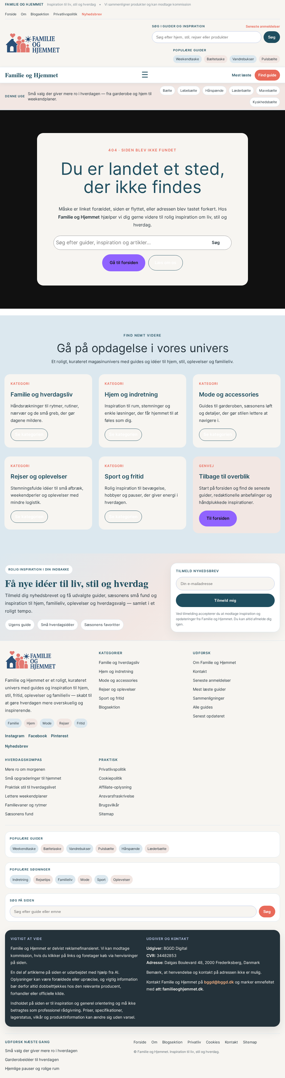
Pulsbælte (269, 59)
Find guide (267, 75)
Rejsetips (43, 880)
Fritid (81, 723)
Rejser (64, 723)
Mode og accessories (118, 680)
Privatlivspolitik (65, 14)
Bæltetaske (216, 59)
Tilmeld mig (225, 600)
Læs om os (165, 262)
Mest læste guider (209, 689)
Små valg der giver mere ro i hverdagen (41, 1050)
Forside (10, 14)
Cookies (213, 1042)
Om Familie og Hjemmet (214, 662)
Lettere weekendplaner (26, 796)
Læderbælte (241, 90)
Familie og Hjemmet (31, 75)
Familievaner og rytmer (26, 805)
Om (23, 14)
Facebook (37, 735)
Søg (272, 37)
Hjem (31, 723)
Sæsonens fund (19, 813)
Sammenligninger (208, 698)
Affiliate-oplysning (115, 787)
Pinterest (59, 735)
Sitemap (106, 813)
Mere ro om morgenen (25, 769)
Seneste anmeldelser (263, 26)
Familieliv (65, 880)
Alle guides (203, 707)
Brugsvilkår (109, 805)
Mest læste (241, 75)
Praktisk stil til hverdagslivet (30, 787)
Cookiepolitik (110, 778)
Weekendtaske (187, 59)
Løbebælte (188, 90)
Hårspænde (214, 90)
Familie (13, 723)
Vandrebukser (243, 59)
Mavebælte (268, 90)
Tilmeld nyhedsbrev (197, 571)
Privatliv (194, 1042)
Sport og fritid (111, 698)
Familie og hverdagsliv (119, 662)
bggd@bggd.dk (219, 982)
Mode (47, 723)
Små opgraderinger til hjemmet (33, 778)
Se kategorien (29, 434)
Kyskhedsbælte (265, 102)
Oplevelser (121, 880)
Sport (101, 880)
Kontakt (200, 671)
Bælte (167, 90)
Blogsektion (40, 14)
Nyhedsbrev (92, 14)
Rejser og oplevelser (117, 689)
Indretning (20, 880)
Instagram (14, 735)
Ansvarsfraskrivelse (116, 796)
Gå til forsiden (124, 262)
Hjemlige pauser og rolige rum (32, 1068)
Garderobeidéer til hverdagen (32, 1059)
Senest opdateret (209, 716)
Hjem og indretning (116, 671)
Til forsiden (218, 518)
